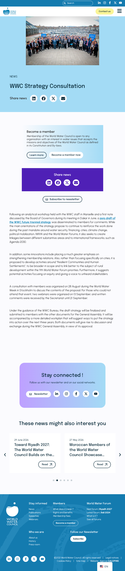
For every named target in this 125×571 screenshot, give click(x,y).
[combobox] (77, 3)
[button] (33, 98)
